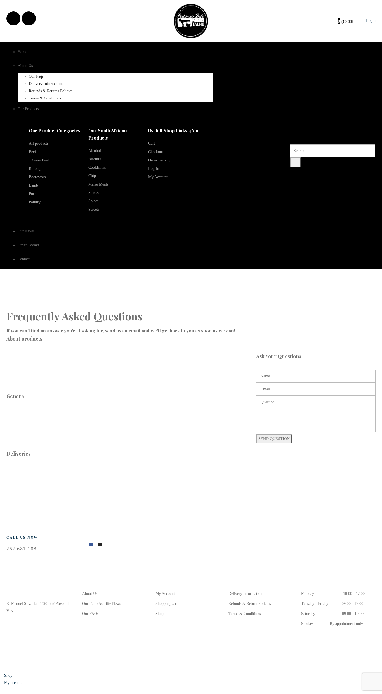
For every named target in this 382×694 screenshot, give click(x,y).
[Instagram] (29, 18)
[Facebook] (13, 18)
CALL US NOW (22, 537)
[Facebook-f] (91, 544)
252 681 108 (21, 549)
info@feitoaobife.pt (22, 625)
